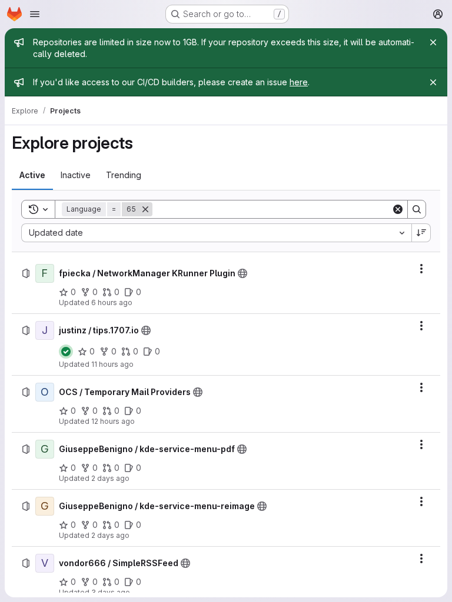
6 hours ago (111, 302)
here (299, 82)
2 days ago (110, 478)
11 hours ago (112, 364)
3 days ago (110, 592)
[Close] (433, 42)
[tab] (32, 175)
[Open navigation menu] (34, 14)
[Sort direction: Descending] (421, 232)
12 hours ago (113, 421)
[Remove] (145, 209)
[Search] (416, 209)
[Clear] (398, 209)
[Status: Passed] (66, 352)
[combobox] (216, 232)
